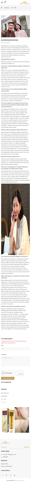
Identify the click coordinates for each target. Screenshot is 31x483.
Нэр (2, 345)
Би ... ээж (13, 7)
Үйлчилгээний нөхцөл (6, 466)
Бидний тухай (4, 463)
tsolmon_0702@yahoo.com (9, 454)
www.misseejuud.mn (20, 480)
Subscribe (26, 447)
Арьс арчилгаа (5, 393)
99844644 (5, 457)
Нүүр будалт (4, 396)
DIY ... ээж (3, 399)
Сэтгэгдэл (3, 354)
